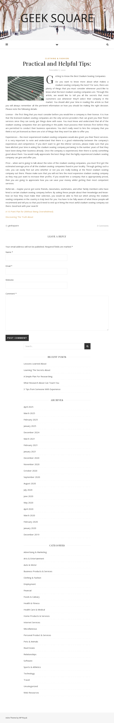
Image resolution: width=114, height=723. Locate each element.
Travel (27, 679)
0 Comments (102, 225)
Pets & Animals (31, 641)
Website (10, 279)
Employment (30, 584)
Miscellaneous (30, 628)
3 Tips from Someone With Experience (42, 389)
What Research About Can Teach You (41, 382)
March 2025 (29, 413)
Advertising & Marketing (35, 552)
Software (28, 660)
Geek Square (57, 17)
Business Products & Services (38, 571)
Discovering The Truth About (19, 217)
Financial (27, 590)
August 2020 (30, 483)
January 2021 (30, 451)
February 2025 (31, 419)
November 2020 (31, 464)
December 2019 (31, 534)
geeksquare (13, 225)
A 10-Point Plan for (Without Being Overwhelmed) (29, 211)
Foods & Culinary (32, 596)
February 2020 (31, 521)
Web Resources (31, 692)
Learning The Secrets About (37, 370)
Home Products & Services (37, 616)
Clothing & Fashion (57, 58)
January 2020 (30, 528)
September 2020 (32, 477)
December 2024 (31, 432)
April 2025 (28, 406)
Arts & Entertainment (34, 558)
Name (9, 252)
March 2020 (29, 515)
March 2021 (29, 438)
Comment (11, 293)
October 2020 (30, 470)
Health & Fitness (32, 603)
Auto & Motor (30, 565)
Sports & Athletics (32, 667)
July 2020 (28, 489)
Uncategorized (31, 686)
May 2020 (28, 502)
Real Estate (29, 648)
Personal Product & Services (37, 635)
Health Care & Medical (34, 609)
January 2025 (30, 426)
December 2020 (31, 458)
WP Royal (23, 717)
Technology (29, 673)
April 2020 (28, 509)
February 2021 (31, 445)
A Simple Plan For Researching (38, 376)
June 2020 (28, 496)
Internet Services (32, 622)
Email (9, 266)
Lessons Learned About (35, 363)
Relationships (30, 654)
